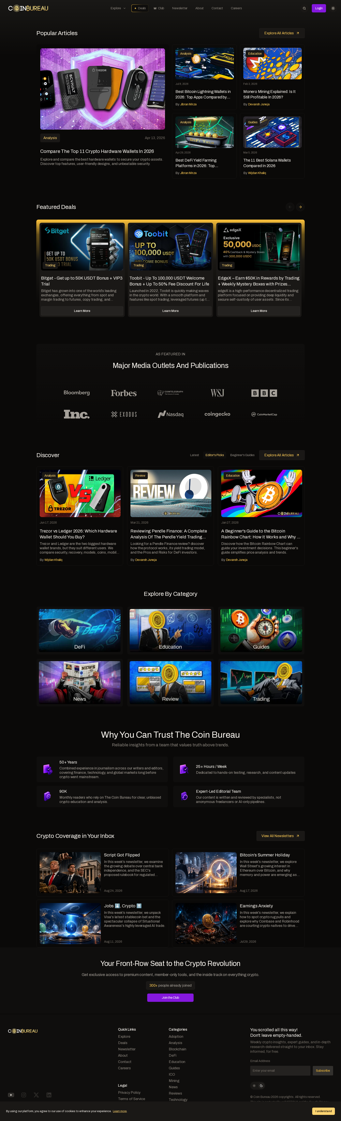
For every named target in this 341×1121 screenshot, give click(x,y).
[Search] (304, 8)
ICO (172, 1074)
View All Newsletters (277, 836)
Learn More (82, 311)
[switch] (257, 1086)
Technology (178, 1100)
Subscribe (323, 1070)
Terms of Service (131, 1099)
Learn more (120, 1111)
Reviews (175, 1093)
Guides (174, 1068)
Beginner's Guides (242, 455)
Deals (142, 8)
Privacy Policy (129, 1093)
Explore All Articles (279, 33)
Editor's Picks (214, 455)
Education (177, 1062)
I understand (323, 1111)
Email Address (260, 1061)
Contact (217, 8)
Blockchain (177, 1049)
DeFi (172, 1055)
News (173, 1087)
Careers (236, 8)
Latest (194, 455)
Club (161, 8)
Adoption (176, 1037)
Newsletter (179, 8)
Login (319, 8)
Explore (116, 8)
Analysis (175, 1043)
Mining (174, 1081)
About (199, 8)
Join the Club (170, 997)
